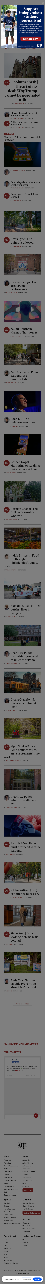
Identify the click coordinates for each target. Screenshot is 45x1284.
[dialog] (22, 642)
